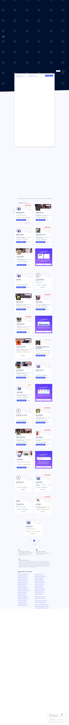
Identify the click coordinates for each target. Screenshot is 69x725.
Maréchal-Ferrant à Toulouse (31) (39, 592)
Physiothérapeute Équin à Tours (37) (40, 598)
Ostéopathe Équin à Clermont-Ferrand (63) (41, 600)
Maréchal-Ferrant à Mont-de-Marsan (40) (40, 576)
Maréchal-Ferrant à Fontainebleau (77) (23, 597)
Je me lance (43, 264)
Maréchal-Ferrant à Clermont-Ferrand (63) (23, 590)
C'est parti (48, 75)
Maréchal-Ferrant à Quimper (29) (39, 584)
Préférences (53, 719)
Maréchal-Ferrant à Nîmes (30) (39, 579)
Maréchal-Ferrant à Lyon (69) (39, 574)
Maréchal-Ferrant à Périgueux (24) (39, 581)
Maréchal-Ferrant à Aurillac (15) (22, 575)
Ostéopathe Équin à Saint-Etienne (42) (40, 602)
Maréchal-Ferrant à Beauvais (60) (22, 580)
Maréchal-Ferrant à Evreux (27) (22, 595)
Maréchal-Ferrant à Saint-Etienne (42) (40, 589)
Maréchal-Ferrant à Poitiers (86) (39, 582)
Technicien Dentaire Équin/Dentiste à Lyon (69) (41, 604)
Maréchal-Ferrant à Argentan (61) (22, 577)
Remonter (35, 544)
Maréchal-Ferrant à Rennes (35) (39, 587)
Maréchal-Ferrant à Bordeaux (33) (22, 582)
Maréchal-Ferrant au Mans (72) (22, 602)
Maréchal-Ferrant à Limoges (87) (22, 605)
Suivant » (39, 540)
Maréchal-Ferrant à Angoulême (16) (23, 574)
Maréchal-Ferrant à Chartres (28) (22, 587)
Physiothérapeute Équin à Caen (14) (40, 596)
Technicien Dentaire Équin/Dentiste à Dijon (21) (41, 606)
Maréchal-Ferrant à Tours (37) (39, 594)
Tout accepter (61, 719)
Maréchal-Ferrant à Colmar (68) (22, 592)
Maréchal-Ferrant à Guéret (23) (22, 600)
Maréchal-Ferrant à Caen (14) (22, 585)
